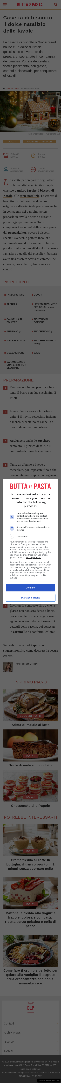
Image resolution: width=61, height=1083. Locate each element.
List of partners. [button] (33, 557)
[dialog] (30, 541)
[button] (31, 536)
